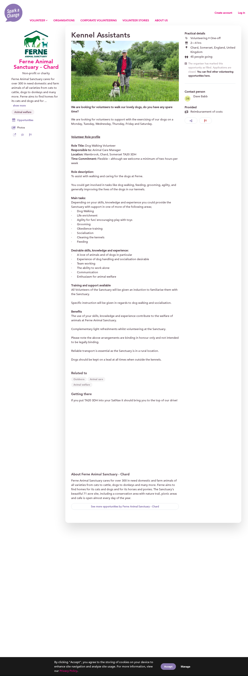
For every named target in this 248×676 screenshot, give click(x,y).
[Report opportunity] (205, 121)
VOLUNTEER (37, 20)
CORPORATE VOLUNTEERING (98, 20)
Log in (241, 12)
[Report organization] (30, 135)
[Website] (14, 135)
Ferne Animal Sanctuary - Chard (36, 64)
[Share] (191, 121)
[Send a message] (22, 135)
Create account (223, 12)
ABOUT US (161, 20)
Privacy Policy (68, 671)
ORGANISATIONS (64, 20)
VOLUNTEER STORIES (136, 20)
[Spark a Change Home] (13, 13)
